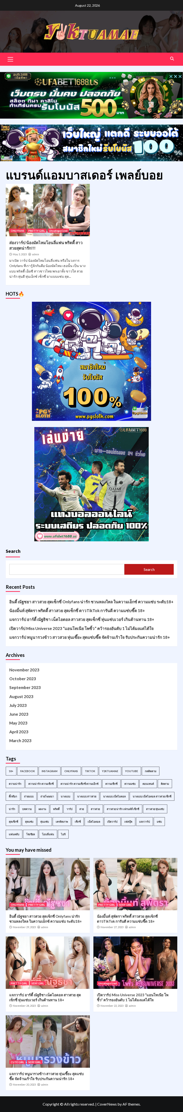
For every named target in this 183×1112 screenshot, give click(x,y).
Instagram (49, 771)
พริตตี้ (56, 808)
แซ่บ (159, 821)
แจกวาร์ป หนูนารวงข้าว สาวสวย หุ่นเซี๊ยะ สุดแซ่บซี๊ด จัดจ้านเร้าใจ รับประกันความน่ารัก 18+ (89, 637)
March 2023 (20, 740)
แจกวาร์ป (144, 821)
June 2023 (18, 714)
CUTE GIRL (17, 1062)
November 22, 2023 (112, 1005)
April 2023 (18, 731)
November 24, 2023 (24, 1005)
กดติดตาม (150, 771)
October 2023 (22, 678)
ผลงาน (42, 808)
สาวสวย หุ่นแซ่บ (155, 808)
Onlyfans (71, 771)
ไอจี (63, 834)
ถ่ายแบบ (29, 796)
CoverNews (107, 1104)
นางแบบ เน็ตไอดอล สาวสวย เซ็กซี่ (152, 796)
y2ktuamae (110, 771)
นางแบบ (65, 796)
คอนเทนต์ (148, 783)
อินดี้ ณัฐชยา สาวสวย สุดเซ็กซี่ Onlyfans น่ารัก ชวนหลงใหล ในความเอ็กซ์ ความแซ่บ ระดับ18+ (91, 601)
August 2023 (21, 696)
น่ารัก (12, 808)
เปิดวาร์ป (112, 821)
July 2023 (18, 705)
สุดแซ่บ (29, 821)
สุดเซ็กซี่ (13, 821)
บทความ (27, 808)
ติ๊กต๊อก (13, 796)
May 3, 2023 (20, 254)
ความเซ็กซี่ (111, 783)
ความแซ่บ (130, 783)
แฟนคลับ (14, 834)
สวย (81, 808)
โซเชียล (30, 834)
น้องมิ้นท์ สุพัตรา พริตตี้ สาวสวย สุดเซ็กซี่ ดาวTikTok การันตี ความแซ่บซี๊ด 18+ (77, 610)
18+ (11, 771)
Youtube (131, 771)
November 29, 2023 (24, 927)
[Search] (172, 58)
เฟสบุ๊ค (128, 821)
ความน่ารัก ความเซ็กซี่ (41, 783)
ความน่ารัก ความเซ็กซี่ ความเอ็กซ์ (79, 783)
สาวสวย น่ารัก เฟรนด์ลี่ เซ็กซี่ (123, 808)
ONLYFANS (17, 230)
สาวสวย (95, 808)
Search (13, 551)
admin (35, 254)
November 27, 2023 (112, 927)
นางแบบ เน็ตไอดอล (114, 796)
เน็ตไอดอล (94, 821)
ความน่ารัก (15, 783)
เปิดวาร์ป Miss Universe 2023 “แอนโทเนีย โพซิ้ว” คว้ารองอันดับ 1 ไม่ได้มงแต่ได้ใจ (81, 628)
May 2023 (18, 722)
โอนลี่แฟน (48, 834)
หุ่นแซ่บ (44, 821)
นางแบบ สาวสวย (86, 796)
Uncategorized (58, 230)
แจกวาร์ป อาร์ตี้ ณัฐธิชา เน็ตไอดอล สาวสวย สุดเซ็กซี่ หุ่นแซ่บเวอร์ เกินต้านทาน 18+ (81, 619)
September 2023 (25, 687)
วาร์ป (69, 808)
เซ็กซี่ (78, 821)
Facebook (27, 771)
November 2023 (24, 669)
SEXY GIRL (125, 904)
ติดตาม (165, 783)
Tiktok (90, 771)
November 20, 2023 (24, 1084)
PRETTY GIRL (36, 230)
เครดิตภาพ (62, 821)
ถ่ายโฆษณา (47, 796)
